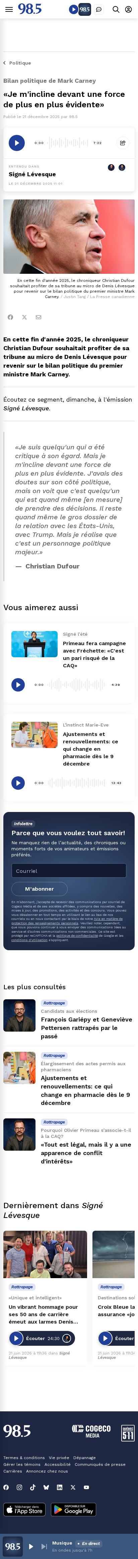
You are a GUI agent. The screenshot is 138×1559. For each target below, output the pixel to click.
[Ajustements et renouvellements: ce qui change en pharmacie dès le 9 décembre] (34, 735)
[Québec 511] (128, 1440)
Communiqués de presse (100, 1464)
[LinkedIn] (59, 1487)
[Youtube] (86, 1487)
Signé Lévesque (32, 174)
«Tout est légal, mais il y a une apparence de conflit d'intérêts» (86, 1153)
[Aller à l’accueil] (30, 12)
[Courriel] (38, 317)
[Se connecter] (128, 9)
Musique (62, 1543)
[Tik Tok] (33, 1487)
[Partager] (123, 143)
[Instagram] (19, 1487)
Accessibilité (58, 1464)
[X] (73, 1487)
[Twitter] (24, 317)
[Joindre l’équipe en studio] (99, 9)
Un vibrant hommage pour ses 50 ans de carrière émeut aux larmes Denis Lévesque (43, 1315)
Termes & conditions (24, 1457)
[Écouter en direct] (73, 9)
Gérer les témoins (22, 1464)
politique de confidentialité (77, 935)
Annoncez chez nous (47, 1471)
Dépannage (84, 1457)
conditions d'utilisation (29, 940)
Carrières (12, 1471)
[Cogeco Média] (91, 1436)
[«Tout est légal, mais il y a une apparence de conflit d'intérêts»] (19, 1134)
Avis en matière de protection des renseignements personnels (67, 921)
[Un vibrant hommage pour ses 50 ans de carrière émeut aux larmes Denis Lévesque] (45, 1254)
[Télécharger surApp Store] (24, 1510)
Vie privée (59, 1457)
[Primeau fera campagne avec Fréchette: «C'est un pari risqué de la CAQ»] (34, 644)
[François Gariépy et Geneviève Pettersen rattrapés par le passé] (19, 1015)
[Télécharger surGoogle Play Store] (73, 1510)
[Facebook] (10, 317)
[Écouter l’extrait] (17, 143)
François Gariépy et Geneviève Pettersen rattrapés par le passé (86, 1028)
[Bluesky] (46, 1487)
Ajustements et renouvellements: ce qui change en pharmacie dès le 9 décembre (90, 749)
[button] (31, 1546)
